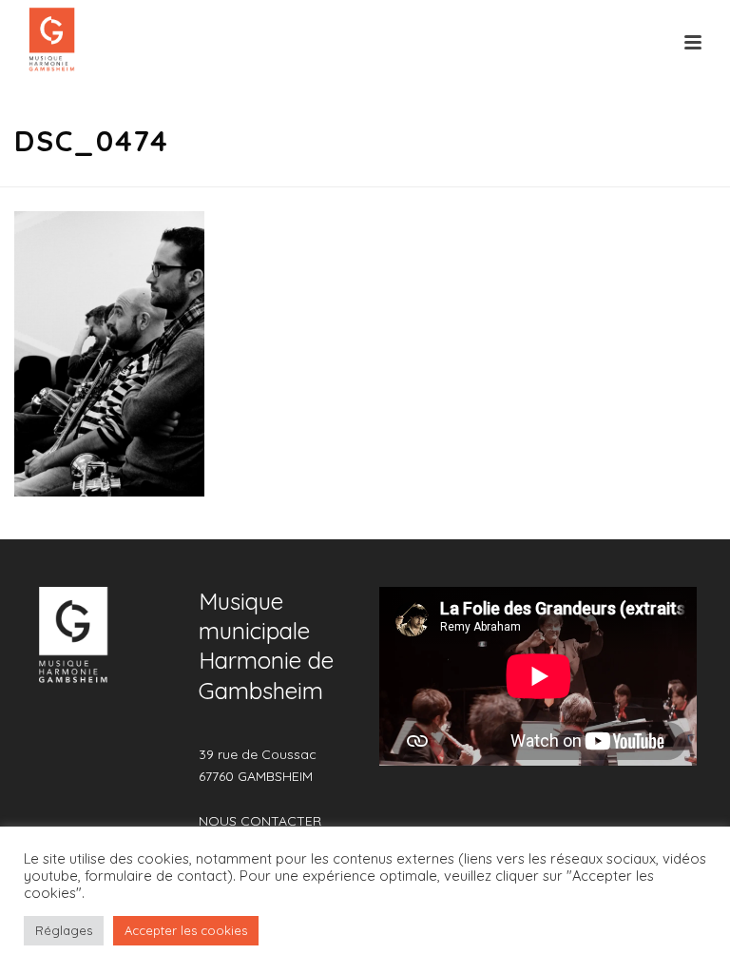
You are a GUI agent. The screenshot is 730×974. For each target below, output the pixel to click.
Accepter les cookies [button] (186, 930)
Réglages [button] (63, 930)
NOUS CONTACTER (260, 820)
